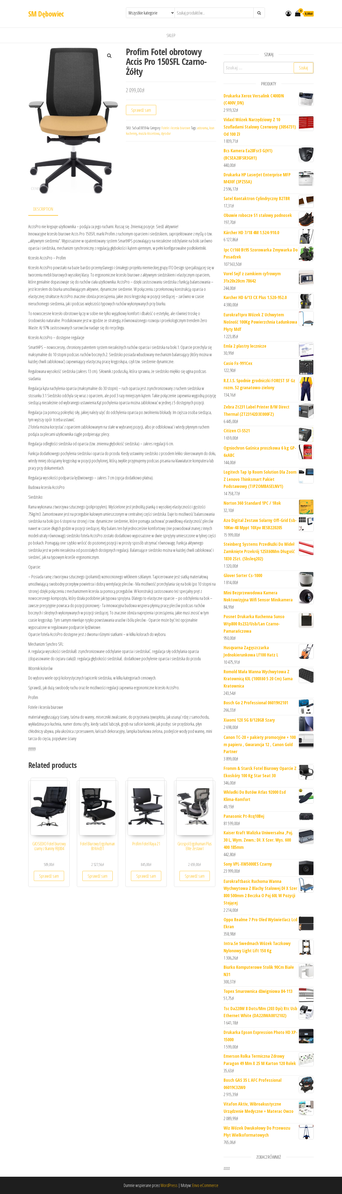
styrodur (166, 133)
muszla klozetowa (148, 133)
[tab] (47, 209)
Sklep (171, 35)
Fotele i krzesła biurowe (175, 127)
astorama (202, 127)
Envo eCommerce (205, 1185)
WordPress (169, 1185)
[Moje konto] (288, 13)
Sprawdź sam (141, 110)
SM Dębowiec (46, 14)
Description (43, 209)
